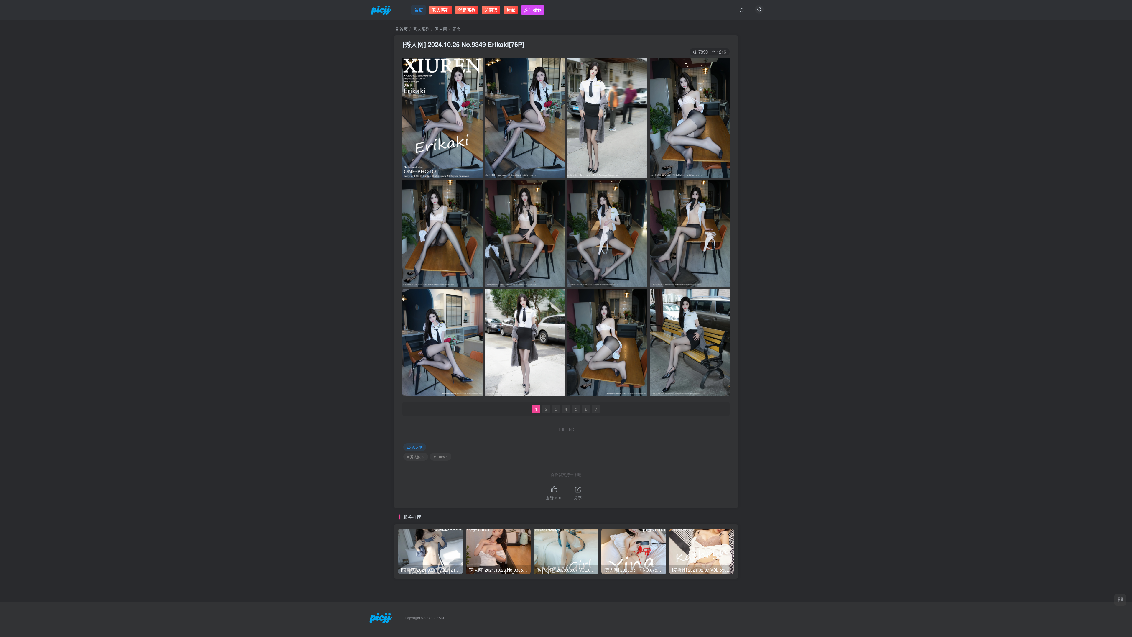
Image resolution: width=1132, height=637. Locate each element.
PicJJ (439, 617)
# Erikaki (440, 456)
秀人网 (441, 29)
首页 (403, 29)
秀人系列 (421, 29)
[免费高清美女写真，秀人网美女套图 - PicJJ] (380, 617)
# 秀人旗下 (415, 456)
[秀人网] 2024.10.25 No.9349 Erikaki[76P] (463, 44)
